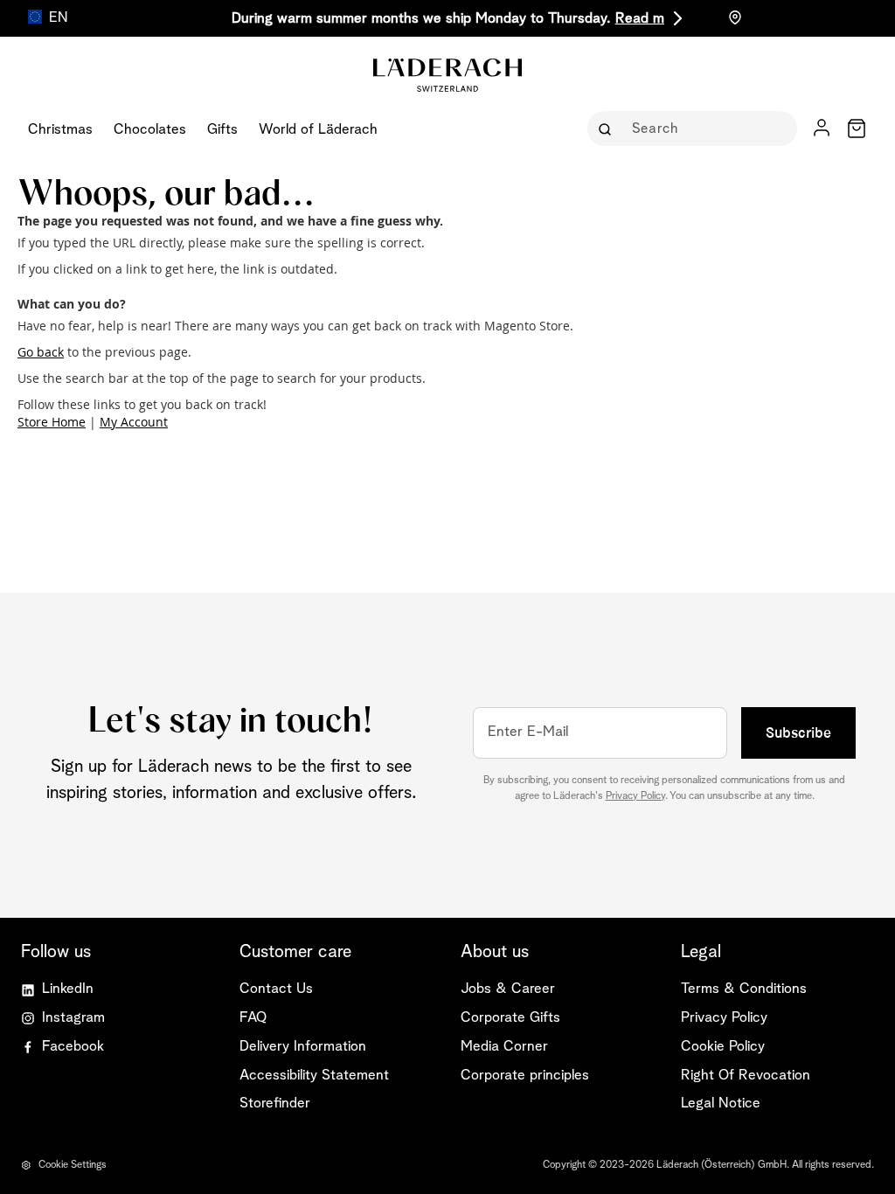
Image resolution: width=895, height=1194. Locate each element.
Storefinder (274, 1103)
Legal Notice (720, 1103)
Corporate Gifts (510, 1017)
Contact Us (276, 989)
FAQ (253, 1017)
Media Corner (504, 1046)
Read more (649, 18)
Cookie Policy (723, 1046)
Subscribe (798, 732)
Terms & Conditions (744, 989)
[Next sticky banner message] (674, 18)
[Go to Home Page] (447, 119)
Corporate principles (525, 1075)
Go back (40, 352)
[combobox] (704, 129)
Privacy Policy (635, 796)
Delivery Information (302, 1046)
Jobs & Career (508, 989)
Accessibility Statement (314, 1075)
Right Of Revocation (745, 1075)
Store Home (51, 421)
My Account (134, 421)
